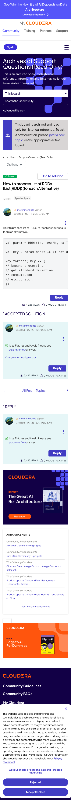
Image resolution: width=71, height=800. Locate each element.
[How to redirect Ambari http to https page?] (4, 390)
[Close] (66, 708)
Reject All (35, 782)
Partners (45, 31)
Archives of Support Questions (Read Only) (29, 157)
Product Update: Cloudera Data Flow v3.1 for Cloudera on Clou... (35, 596)
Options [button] (12, 164)
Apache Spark (22, 198)
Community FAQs (17, 693)
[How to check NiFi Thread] (67, 390)
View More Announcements (35, 606)
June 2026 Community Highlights (24, 556)
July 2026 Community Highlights (23, 545)
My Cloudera (13, 702)
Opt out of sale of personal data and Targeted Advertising (35, 771)
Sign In (10, 47)
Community (11, 31)
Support (62, 31)
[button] (65, 221)
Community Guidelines (22, 686)
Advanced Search (14, 110)
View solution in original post (21, 357)
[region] (35, 751)
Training (29, 31)
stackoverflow (17, 349)
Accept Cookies (35, 792)
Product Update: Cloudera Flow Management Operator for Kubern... (30, 582)
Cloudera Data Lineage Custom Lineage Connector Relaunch (33, 568)
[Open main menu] (66, 47)
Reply (59, 297)
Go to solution (53, 176)
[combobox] (35, 101)
